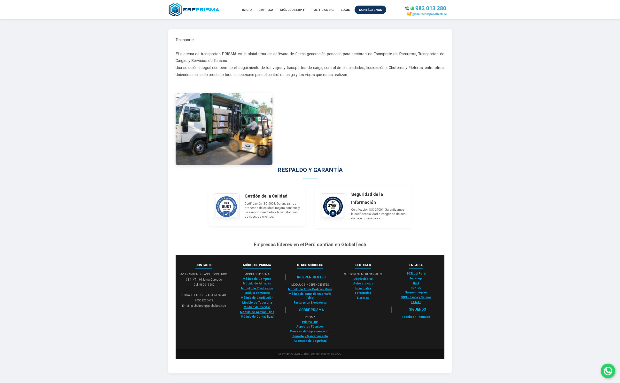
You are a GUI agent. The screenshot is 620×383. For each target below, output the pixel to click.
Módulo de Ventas (257, 293)
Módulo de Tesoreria (257, 302)
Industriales (363, 288)
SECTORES (363, 265)
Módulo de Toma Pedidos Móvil (310, 289)
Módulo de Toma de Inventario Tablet (310, 295)
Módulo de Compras (257, 279)
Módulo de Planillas (257, 307)
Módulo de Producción (257, 288)
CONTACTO (203, 265)
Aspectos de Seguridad (310, 341)
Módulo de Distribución (257, 297)
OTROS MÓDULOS (310, 265)
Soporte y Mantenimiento (310, 336)
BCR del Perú (416, 273)
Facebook (409, 317)
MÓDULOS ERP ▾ (292, 10)
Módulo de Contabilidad (257, 316)
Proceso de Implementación (310, 331)
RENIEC (416, 288)
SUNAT (416, 302)
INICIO (247, 10)
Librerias (363, 297)
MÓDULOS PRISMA (257, 265)
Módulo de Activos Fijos (257, 312)
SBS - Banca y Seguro (416, 297)
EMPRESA (266, 10)
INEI (416, 283)
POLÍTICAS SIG (322, 10)
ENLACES (416, 265)
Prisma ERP (310, 322)
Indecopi (416, 278)
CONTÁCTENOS (370, 10)
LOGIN (345, 10)
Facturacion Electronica (310, 302)
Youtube (424, 317)
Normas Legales (416, 292)
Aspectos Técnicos (310, 326)
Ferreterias (363, 293)
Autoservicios (363, 283)
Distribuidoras (363, 279)
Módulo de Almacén (257, 283)
